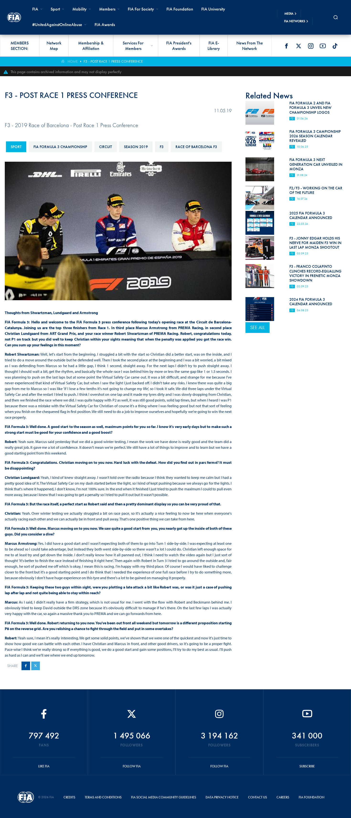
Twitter (298, 45)
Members (107, 9)
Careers (283, 797)
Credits (69, 797)
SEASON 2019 (136, 146)
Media (288, 13)
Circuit (105, 146)
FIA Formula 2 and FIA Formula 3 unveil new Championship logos (310, 108)
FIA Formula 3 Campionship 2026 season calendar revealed (315, 136)
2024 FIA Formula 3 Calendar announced (310, 301)
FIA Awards (105, 24)
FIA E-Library (213, 45)
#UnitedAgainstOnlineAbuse (57, 24)
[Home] (14, 17)
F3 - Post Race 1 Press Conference (113, 61)
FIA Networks (294, 21)
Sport (16, 146)
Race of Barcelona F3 (196, 146)
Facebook (286, 45)
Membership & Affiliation (91, 45)
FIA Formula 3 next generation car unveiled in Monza (315, 164)
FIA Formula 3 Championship (60, 146)
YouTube (322, 45)
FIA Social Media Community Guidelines (163, 797)
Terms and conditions (103, 797)
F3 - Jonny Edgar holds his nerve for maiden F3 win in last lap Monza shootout (315, 243)
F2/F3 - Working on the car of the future (315, 190)
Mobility (79, 9)
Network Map (54, 45)
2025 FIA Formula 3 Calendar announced (310, 215)
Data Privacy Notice (222, 797)
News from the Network (249, 45)
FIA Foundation (179, 9)
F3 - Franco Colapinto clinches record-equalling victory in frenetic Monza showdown (315, 273)
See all (257, 327)
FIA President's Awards (178, 45)
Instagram (310, 45)
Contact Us (257, 797)
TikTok (335, 45)
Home (73, 61)
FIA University (213, 9)
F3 (162, 146)
